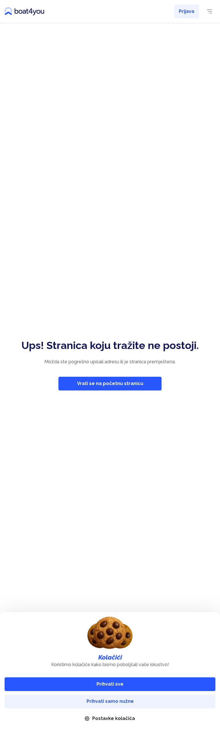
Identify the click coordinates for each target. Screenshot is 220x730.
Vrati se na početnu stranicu (110, 383)
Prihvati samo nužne (110, 701)
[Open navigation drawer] (209, 11)
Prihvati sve (110, 684)
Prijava (186, 11)
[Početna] (24, 11)
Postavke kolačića (113, 718)
